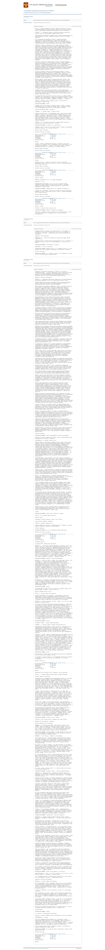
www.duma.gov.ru (78, 948)
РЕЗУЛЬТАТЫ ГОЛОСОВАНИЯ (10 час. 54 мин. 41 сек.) (54, 198)
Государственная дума (45, 5)
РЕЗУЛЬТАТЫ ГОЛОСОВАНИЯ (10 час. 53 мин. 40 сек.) (54, 169)
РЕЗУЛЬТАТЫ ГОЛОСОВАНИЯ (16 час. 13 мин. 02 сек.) (54, 533)
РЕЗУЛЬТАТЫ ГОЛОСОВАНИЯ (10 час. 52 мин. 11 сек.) (54, 133)
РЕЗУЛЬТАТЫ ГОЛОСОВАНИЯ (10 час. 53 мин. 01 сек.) (54, 152)
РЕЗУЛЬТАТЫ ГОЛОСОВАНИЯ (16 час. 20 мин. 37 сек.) (54, 662)
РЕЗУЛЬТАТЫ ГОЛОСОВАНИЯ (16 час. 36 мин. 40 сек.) (54, 933)
